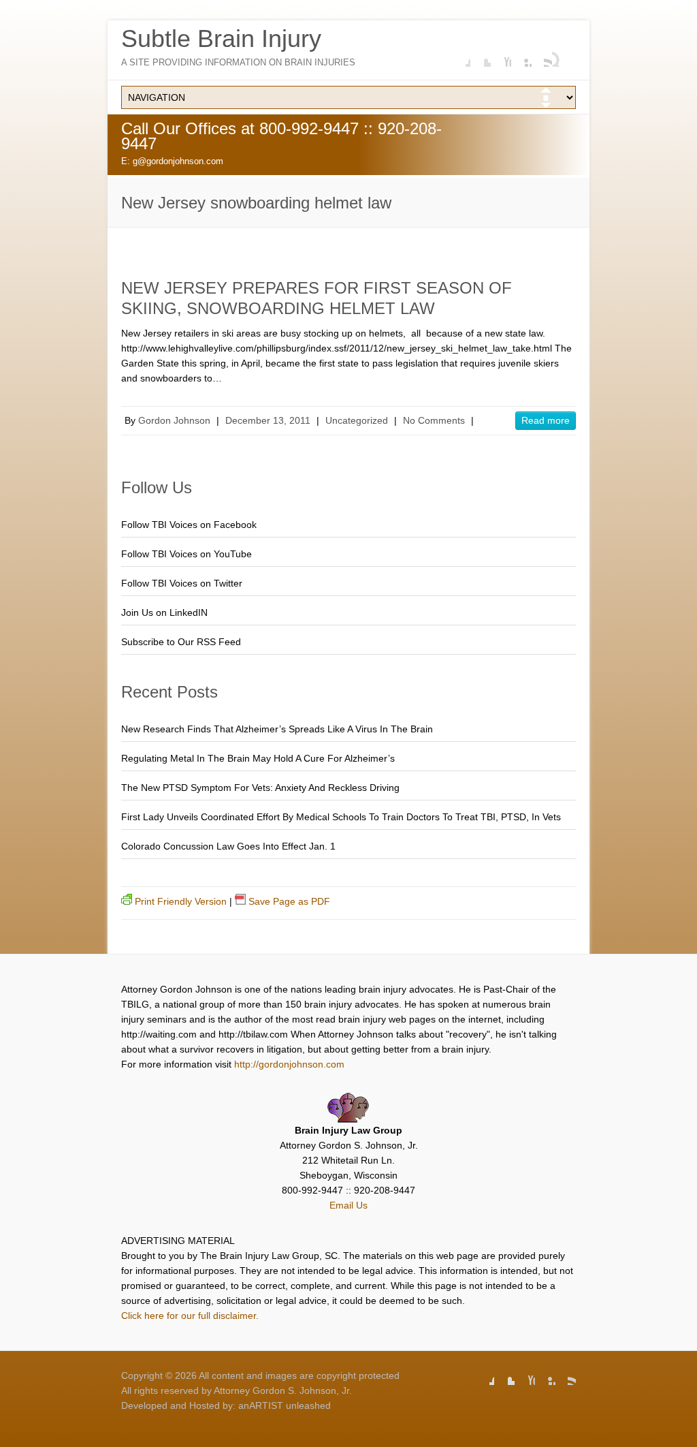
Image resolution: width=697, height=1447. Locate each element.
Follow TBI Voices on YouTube (186, 553)
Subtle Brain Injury (221, 39)
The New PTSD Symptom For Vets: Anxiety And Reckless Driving (260, 787)
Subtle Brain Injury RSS (542, 56)
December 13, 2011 (267, 420)
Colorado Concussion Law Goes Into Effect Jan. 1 (228, 846)
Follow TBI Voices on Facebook (189, 524)
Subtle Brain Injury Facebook (460, 56)
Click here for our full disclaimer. (190, 1315)
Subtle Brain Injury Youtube (501, 56)
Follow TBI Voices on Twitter (181, 583)
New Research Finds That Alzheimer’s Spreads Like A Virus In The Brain (277, 729)
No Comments (434, 420)
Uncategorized (356, 420)
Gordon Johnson (174, 420)
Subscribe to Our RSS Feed (181, 641)
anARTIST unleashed (284, 1405)
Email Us (348, 1205)
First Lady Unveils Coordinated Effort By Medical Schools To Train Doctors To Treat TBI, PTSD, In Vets (341, 816)
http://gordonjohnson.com (289, 1064)
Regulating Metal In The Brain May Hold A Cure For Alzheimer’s (258, 758)
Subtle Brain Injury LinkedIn (521, 56)
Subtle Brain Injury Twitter (480, 56)
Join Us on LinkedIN (164, 612)
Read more (545, 420)
